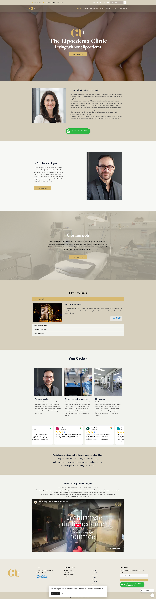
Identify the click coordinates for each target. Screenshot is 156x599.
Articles (108, 8)
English (122, 8)
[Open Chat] (152, 595)
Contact (115, 8)
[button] (123, 435)
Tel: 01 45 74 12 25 (41, 572)
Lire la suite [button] (38, 442)
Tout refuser (65, 593)
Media (102, 8)
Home (79, 8)
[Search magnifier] (125, 2)
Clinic (85, 8)
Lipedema (93, 8)
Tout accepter (55, 593)
